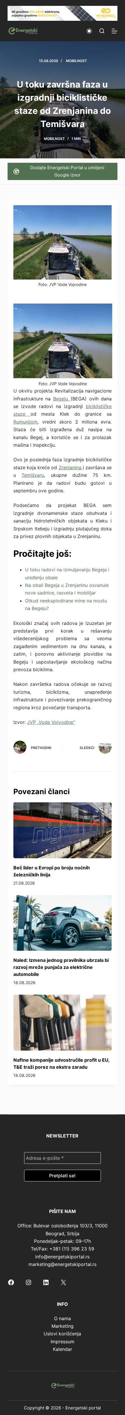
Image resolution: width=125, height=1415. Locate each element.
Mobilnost (76, 61)
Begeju (62, 399)
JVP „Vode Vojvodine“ (51, 722)
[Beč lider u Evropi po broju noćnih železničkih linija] (62, 830)
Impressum (62, 1341)
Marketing (62, 1326)
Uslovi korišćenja (62, 1334)
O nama (62, 1318)
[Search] (101, 30)
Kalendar (62, 1349)
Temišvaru (33, 475)
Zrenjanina (71, 467)
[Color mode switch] (89, 31)
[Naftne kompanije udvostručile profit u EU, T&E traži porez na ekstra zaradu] (62, 1022)
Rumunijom (25, 422)
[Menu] (114, 31)
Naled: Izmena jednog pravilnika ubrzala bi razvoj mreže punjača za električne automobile (61, 967)
